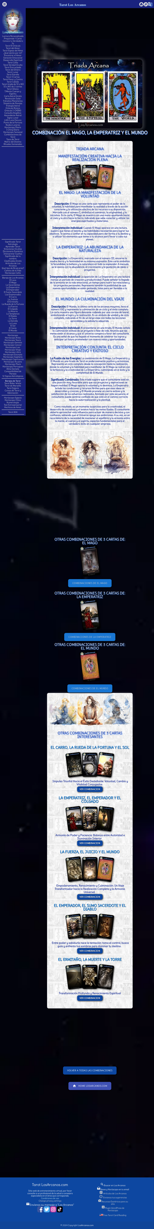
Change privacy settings (50, 1200)
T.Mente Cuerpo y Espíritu (13, 92)
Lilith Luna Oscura (12, 120)
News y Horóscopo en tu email (113, 1189)
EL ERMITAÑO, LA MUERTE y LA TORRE (90, 959)
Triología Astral (13, 105)
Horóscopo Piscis (13, 364)
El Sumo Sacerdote (13, 292)
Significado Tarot (13, 241)
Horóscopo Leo (13, 347)
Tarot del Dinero (12, 69)
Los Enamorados (13, 294)
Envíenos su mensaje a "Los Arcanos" (50, 1205)
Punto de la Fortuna (13, 122)
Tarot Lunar (12, 72)
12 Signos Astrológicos (12, 376)
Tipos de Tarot (12, 139)
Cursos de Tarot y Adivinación (13, 391)
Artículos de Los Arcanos (12, 264)
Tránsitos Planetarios (13, 101)
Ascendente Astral (13, 115)
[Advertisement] (14, 193)
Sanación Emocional (12, 57)
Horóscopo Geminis (13, 342)
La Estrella (13, 321)
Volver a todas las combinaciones (89, 1070)
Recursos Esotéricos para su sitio (113, 1202)
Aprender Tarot (13, 246)
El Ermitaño (12, 301)
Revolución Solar (13, 98)
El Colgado (13, 309)
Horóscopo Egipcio (13, 397)
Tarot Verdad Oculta (12, 65)
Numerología (13, 402)
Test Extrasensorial (13, 405)
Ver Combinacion (90, 789)
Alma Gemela (12, 369)
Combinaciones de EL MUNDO (90, 688)
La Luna (13, 323)
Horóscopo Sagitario (13, 357)
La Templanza (12, 313)
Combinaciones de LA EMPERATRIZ (89, 636)
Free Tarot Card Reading (114, 1215)
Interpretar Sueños (13, 253)
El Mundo (13, 330)
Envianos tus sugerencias (113, 1197)
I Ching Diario (12, 129)
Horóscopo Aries (13, 337)
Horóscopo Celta (13, 273)
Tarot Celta (13, 62)
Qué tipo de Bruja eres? (13, 268)
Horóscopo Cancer (13, 345)
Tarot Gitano (13, 89)
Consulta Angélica (12, 113)
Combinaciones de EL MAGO (89, 583)
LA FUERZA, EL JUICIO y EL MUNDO (90, 851)
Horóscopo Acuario (13, 361)
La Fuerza (13, 306)
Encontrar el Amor (13, 55)
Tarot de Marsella (13, 385)
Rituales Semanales (13, 144)
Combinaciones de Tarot (13, 135)
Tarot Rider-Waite (12, 383)
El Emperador (12, 289)
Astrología (13, 244)
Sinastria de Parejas (12, 103)
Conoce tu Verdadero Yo (13, 42)
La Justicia (13, 299)
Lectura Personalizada (12, 36)
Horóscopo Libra (13, 352)
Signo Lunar (12, 117)
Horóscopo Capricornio (13, 359)
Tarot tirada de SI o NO (13, 84)
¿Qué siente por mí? (13, 53)
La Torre (13, 318)
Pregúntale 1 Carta (13, 38)
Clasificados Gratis (13, 261)
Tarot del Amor (13, 48)
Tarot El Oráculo (12, 45)
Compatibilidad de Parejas (12, 372)
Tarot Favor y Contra (13, 79)
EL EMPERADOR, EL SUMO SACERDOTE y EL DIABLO (90, 907)
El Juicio (13, 328)
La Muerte (13, 311)
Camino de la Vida (12, 270)
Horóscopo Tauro (13, 340)
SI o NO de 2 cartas (13, 86)
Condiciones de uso (50, 1198)
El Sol (12, 325)
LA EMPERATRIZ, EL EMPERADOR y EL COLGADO (90, 799)
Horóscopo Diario (13, 127)
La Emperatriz (13, 287)
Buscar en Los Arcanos (112, 1185)
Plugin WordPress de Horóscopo (112, 1209)
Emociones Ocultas (13, 249)
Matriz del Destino (12, 141)
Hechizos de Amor (12, 407)
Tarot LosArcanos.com (50, 1185)
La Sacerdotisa (13, 285)
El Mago (13, 282)
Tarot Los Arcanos (72, 4)
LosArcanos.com (86, 1225)
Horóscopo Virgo (13, 349)
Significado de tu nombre (13, 257)
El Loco (12, 280)
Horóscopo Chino (13, 400)
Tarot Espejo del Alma (13, 50)
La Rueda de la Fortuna (13, 304)
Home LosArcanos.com (90, 1086)
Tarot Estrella (13, 74)
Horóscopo (13, 335)
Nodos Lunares (13, 125)
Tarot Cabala (13, 81)
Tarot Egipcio (13, 388)
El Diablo (13, 316)
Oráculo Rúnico (13, 108)
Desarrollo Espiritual (12, 60)
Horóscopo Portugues (13, 366)
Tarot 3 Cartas (13, 77)
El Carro (13, 297)
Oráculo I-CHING (13, 110)
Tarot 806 (12, 412)
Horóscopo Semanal (12, 132)
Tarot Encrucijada (13, 67)
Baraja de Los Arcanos (12, 277)
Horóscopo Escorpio (12, 354)
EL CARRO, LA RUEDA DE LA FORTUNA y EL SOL (90, 747)
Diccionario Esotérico (13, 251)
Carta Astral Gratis (13, 96)
